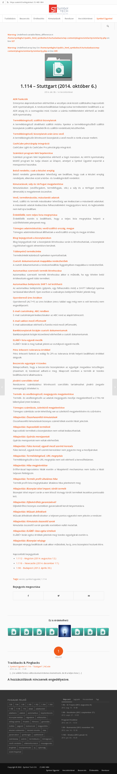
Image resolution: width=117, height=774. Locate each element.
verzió (22, 579)
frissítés (26, 721)
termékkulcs (34, 739)
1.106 (50, 704)
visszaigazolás (46, 743)
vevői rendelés (15, 743)
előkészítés (41, 717)
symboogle (26, 735)
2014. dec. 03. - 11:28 (18, 669)
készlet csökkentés (16, 730)
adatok (22, 713)
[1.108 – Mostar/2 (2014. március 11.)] (26, 631)
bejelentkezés (46, 713)
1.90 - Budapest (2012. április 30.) (33, 567)
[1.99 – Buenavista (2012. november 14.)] (14, 631)
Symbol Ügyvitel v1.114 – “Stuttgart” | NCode (30, 666)
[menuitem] (10, 18)
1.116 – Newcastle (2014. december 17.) (37, 563)
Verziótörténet (66, 92)
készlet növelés (33, 730)
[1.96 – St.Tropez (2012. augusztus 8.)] (90, 631)
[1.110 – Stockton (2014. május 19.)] (77, 631)
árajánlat (12, 747)
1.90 (10, 704)
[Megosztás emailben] (89, 596)
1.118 (18, 709)
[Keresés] (108, 26)
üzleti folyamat (15, 752)
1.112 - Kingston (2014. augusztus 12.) (36, 558)
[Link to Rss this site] (7, 2)
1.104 (43, 704)
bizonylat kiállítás (16, 717)
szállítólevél (38, 735)
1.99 (22, 704)
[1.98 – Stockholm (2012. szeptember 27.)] (39, 631)
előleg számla (14, 721)
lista (44, 730)
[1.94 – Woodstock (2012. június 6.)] (64, 631)
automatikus (33, 713)
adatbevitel (40, 709)
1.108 (11, 709)
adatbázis (13, 713)
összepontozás (25, 747)
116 (24, 709)
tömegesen (47, 739)
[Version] (58, 67)
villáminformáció (31, 743)
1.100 (29, 704)
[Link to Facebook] (3, 2)
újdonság (42, 747)
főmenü (35, 721)
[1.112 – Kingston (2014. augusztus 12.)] (103, 631)
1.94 (16, 704)
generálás (46, 721)
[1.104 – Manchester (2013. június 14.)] (52, 631)
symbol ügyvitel (33, 579)
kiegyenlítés (43, 726)
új (34, 747)
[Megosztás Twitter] (59, 596)
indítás (11, 726)
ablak (31, 709)
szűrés (23, 739)
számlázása (13, 739)
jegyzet (20, 726)
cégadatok (30, 717)
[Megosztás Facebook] (28, 596)
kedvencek (30, 726)
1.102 (36, 704)
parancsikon (14, 735)
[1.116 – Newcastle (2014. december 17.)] (114, 387)
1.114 (44, 579)
